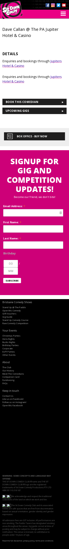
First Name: (12, 222)
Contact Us (7, 395)
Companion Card (10, 376)
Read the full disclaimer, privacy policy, (18, 541)
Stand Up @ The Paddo (14, 307)
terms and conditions (44, 541)
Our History (8, 370)
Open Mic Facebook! (12, 405)
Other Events (9, 354)
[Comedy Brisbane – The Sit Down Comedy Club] (11, 8)
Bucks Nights (8, 342)
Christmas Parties (11, 335)
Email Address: (14, 206)
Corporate (7, 348)
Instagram (53, 5)
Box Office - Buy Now (32, 136)
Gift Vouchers (9, 313)
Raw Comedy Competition (15, 323)
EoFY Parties (8, 351)
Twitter (58, 5)
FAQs (5, 383)
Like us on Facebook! (13, 399)
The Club (6, 367)
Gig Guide (7, 316)
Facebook (47, 5)
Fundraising (8, 380)
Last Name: (12, 238)
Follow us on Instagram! (14, 402)
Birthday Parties (10, 345)
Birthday (9, 253)
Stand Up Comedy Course (15, 320)
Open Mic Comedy (11, 310)
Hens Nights (8, 338)
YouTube (64, 5)
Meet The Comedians (13, 373)
